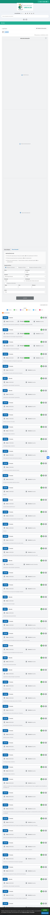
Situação (6, 279)
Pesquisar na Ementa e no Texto (35, 267)
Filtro (5, 270)
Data (6, 285)
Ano (19, 285)
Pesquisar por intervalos (11, 283)
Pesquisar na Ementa (11, 267)
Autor (5, 290)
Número (33, 285)
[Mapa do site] (31, 13)
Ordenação (27, 279)
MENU (3, 23)
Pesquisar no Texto (22, 267)
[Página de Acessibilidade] (33, 13)
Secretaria (27, 270)
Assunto (6, 274)
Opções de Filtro (7, 265)
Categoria (27, 274)
